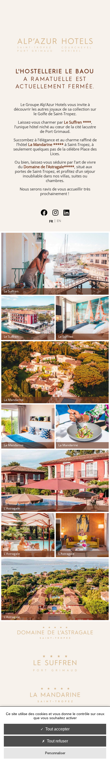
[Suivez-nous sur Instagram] (55, 212)
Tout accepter (57, 729)
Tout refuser (57, 741)
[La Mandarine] (55, 700)
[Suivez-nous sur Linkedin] (66, 212)
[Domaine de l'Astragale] (55, 637)
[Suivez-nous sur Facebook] (44, 212)
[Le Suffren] (55, 669)
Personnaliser (55, 753)
